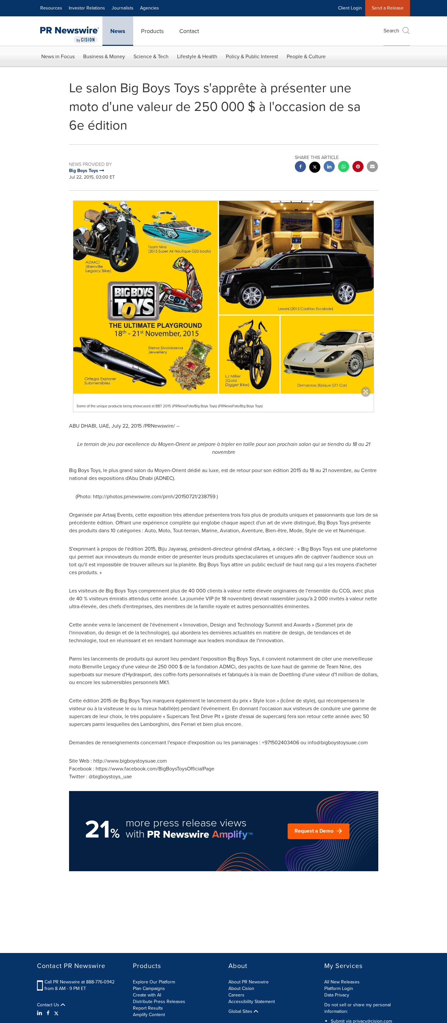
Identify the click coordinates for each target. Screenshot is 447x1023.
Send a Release (387, 8)
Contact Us (49, 1005)
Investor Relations (87, 8)
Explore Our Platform (154, 982)
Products (152, 31)
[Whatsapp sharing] (343, 167)
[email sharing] (372, 167)
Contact (189, 31)
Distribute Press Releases (159, 1001)
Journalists (123, 8)
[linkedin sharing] (329, 167)
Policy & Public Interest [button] (252, 56)
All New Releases (342, 982)
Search (391, 30)
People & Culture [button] (306, 56)
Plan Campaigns (149, 988)
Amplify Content (149, 1014)
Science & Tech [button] (151, 56)
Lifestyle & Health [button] (197, 56)
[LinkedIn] (40, 1013)
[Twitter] (56, 1013)
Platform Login (338, 988)
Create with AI (147, 995)
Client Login (350, 8)
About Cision (241, 988)
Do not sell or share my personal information (357, 1008)
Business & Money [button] (104, 56)
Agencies (149, 8)
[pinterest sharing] (358, 167)
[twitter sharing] (314, 168)
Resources (51, 8)
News (117, 31)
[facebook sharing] (300, 167)
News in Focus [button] (58, 56)
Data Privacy (336, 995)
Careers (236, 995)
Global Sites (241, 1011)
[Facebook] (48, 1013)
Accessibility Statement (251, 1001)
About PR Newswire (248, 982)
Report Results (148, 1008)
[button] (223, 297)
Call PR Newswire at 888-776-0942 (80, 982)
